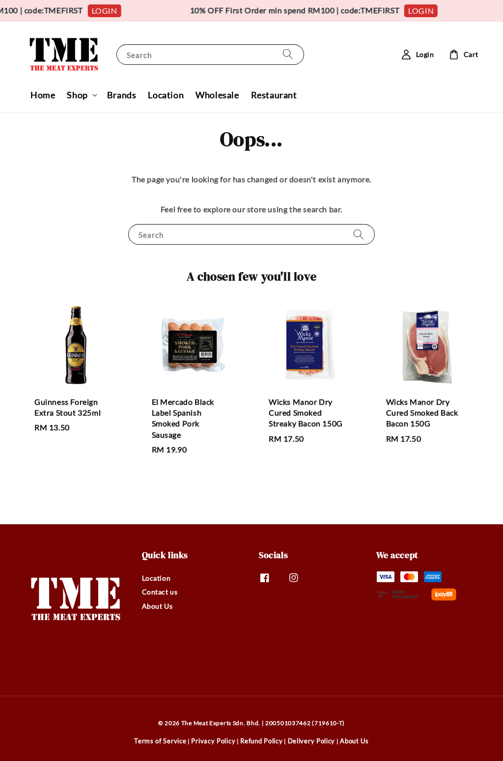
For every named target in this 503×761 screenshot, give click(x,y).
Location (166, 94)
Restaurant (274, 94)
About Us (157, 606)
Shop (77, 94)
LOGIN (100, 10)
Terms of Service (160, 741)
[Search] (288, 54)
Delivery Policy (311, 741)
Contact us (160, 592)
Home (42, 94)
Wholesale (217, 94)
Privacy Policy (213, 741)
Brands (122, 94)
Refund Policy (261, 741)
